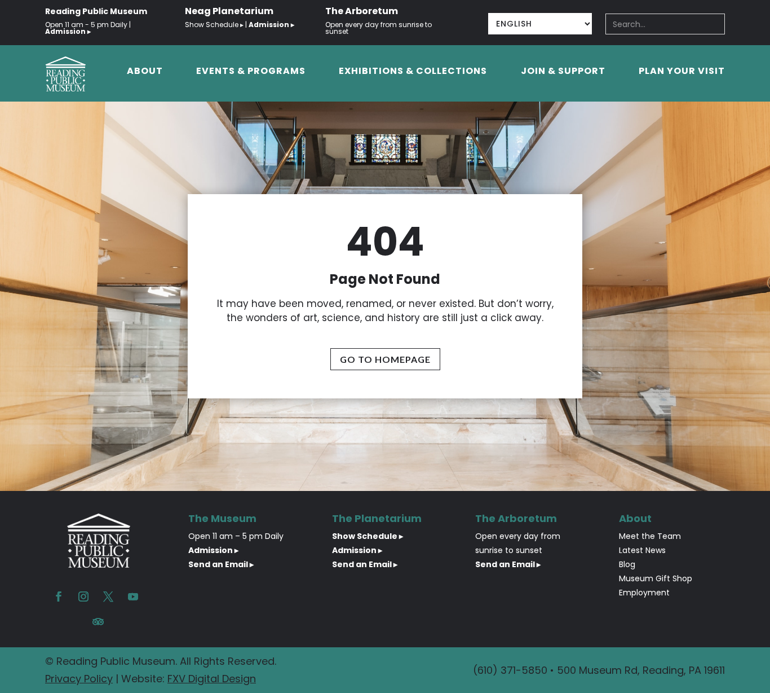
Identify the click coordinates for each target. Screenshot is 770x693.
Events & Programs (251, 72)
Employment (644, 592)
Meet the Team (650, 536)
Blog (627, 564)
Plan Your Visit (682, 72)
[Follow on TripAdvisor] (98, 621)
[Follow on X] (108, 596)
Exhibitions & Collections (413, 72)
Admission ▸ (213, 550)
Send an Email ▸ (221, 564)
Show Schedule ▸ (215, 24)
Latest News (642, 550)
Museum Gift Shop (655, 578)
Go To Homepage (385, 359)
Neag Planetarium (229, 11)
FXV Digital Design (211, 679)
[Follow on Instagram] (83, 596)
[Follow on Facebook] (58, 596)
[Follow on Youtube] (133, 596)
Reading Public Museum (96, 11)
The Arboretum (361, 11)
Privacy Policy (79, 679)
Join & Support (563, 72)
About (145, 72)
